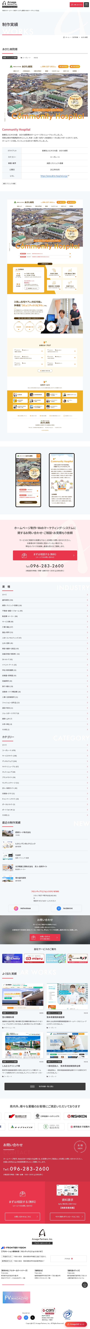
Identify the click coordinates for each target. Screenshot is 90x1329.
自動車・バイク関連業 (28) (11, 692)
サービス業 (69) (7, 621)
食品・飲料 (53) (7, 632)
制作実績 (75, 37)
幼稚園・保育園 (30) (9, 675)
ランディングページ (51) (10, 783)
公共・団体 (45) (7, 643)
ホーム (67, 37)
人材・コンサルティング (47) (11, 638)
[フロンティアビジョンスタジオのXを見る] (32, 1317)
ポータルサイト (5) (8, 804)
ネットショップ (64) (8, 772)
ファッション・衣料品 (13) (11, 702)
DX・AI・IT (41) (7, 659)
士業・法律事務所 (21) (10, 697)
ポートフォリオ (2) (8, 810)
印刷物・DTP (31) (8, 793)
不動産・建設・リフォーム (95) (12, 611)
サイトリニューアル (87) (10, 766)
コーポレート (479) (8, 750)
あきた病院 (84, 37)
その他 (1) (5, 815)
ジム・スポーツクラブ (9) (10, 713)
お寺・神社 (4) (7, 724)
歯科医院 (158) (7, 600)
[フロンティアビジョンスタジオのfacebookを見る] (26, 1317)
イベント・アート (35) (9, 665)
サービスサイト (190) (9, 756)
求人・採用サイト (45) (9, 788)
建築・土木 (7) (7, 718)
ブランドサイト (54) (8, 777)
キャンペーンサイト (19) (10, 799)
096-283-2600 (26, 1168)
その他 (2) (5, 729)
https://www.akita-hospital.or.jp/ (54, 176)
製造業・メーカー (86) (10, 616)
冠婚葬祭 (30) (7, 681)
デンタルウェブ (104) (9, 761)
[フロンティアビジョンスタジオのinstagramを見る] (19, 1317)
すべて (4, 594)
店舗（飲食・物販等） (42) (11, 654)
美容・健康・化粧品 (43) (10, 648)
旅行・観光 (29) (7, 686)
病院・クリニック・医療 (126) (12, 605)
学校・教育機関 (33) (9, 670)
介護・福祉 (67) (7, 627)
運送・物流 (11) (7, 708)
